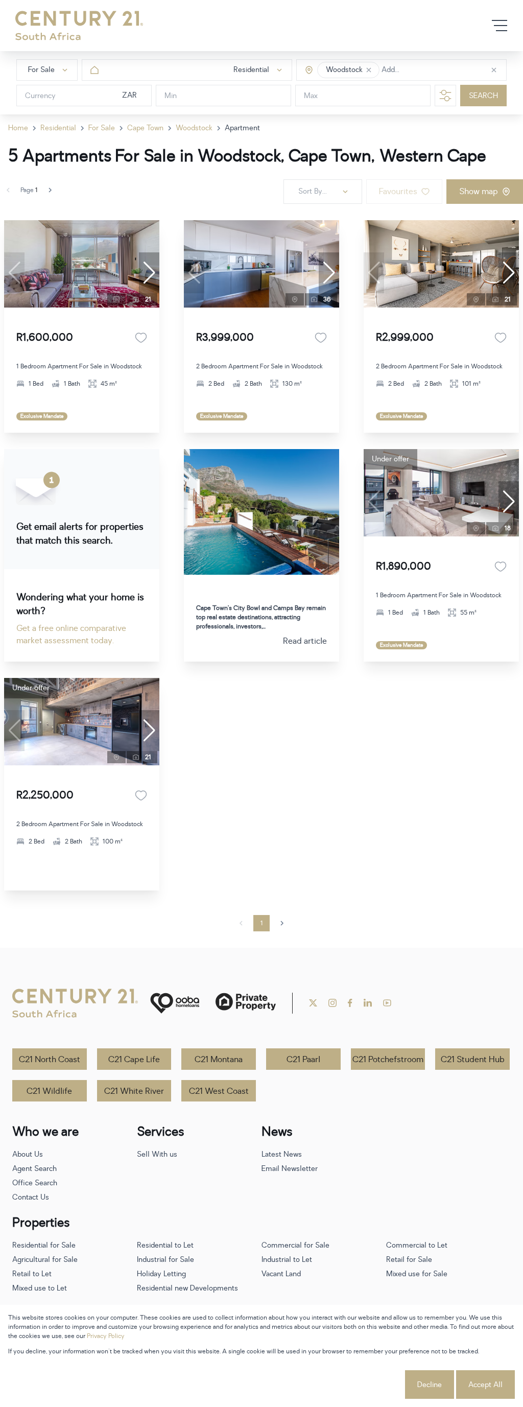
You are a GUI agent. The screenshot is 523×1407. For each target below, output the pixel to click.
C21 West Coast (219, 1091)
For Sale (101, 128)
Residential (58, 128)
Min (170, 96)
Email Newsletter (290, 1169)
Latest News (282, 1154)
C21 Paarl (303, 1059)
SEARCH (483, 96)
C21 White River (134, 1091)
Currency (40, 96)
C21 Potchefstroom (387, 1059)
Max (311, 96)
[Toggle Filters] (445, 95)
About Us (27, 1154)
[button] (369, 70)
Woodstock (194, 128)
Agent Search (34, 1169)
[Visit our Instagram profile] (332, 1003)
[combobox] (425, 70)
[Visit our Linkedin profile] (368, 1003)
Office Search (34, 1183)
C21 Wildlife (49, 1091)
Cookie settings (365, 1385)
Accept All (485, 1385)
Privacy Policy (106, 1336)
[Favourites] (141, 338)
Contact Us (30, 1197)
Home (18, 128)
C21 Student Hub (473, 1059)
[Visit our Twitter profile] (313, 1002)
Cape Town (145, 128)
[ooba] (174, 1003)
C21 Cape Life (134, 1059)
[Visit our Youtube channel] (387, 1003)
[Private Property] (246, 1003)
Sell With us (157, 1154)
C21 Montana (219, 1059)
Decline (429, 1385)
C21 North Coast (49, 1059)
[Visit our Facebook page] (350, 1003)
